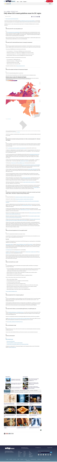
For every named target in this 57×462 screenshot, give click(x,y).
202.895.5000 (50, 447)
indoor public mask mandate (32, 169)
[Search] (45, 1)
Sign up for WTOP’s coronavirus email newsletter (15, 342)
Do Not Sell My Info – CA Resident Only (46, 459)
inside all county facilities (24, 160)
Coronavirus (12, 390)
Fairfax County (13, 162)
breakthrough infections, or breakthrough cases (16, 312)
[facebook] (38, 454)
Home (5, 11)
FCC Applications (39, 459)
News (18, 1)
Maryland (13, 347)
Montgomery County (22, 244)
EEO (28, 459)
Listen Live (8, 3)
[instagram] (41, 454)
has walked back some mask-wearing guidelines (27, 20)
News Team (19, 453)
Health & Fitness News (23, 390)
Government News (17, 390)
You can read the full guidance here (11, 291)
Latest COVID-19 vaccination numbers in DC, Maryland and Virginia (17, 344)
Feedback (7, 459)
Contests (24, 451)
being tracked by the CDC (21, 65)
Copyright (18, 459)
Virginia (10, 347)
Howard (18, 244)
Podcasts (30, 452)
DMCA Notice (26, 459)
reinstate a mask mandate (26, 177)
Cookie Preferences (28, 460)
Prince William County (21, 162)
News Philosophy (20, 452)
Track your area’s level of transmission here (12, 18)
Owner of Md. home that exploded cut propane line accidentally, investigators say (34, 379)
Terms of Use (14, 459)
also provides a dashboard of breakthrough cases (15, 321)
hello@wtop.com (39, 447)
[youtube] (48, 454)
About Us (19, 451)
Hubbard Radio (21, 459)
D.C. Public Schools (9, 249)
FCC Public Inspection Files (33, 459)
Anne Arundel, (8, 244)
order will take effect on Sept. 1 (27, 205)
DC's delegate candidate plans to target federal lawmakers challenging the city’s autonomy (34, 387)
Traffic (21, 1)
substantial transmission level (34, 154)
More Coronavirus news (9, 339)
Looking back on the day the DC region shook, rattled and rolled (15, 379)
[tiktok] (45, 454)
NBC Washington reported (25, 209)
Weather (24, 1)
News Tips (24, 453)
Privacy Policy (10, 459)
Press (29, 451)
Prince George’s (30, 244)
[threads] (50, 454)
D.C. (15, 347)
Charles (11, 244)
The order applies (36, 187)
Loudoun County (33, 251)
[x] (43, 454)
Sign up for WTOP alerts (11, 341)
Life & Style (31, 390)
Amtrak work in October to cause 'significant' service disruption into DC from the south (34, 383)
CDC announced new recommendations (13, 32)
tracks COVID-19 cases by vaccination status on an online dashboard (19, 318)
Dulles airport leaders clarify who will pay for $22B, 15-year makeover (16, 383)
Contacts (24, 452)
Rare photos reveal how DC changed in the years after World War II (16, 387)
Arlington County (17, 251)
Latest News (28, 390)
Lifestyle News (35, 390)
